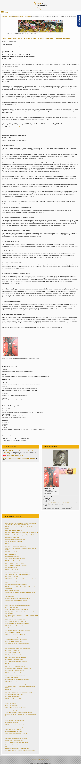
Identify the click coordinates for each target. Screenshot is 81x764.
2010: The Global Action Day (12, 603)
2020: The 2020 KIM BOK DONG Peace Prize (16, 736)
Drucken (4, 41)
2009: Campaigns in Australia (12, 590)
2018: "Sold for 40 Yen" (10, 703)
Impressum (41, 759)
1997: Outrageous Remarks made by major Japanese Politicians (20, 534)
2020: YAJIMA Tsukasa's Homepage (14, 740)
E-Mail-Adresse (12, 41)
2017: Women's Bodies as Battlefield (13, 701)
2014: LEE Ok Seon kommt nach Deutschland (16, 661)
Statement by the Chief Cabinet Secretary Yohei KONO (56, 502)
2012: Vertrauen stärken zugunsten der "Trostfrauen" (18, 630)
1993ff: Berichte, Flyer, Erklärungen (13, 530)
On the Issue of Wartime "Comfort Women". (53, 507)
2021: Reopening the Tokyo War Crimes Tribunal (16, 742)
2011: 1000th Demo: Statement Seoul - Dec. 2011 (17, 609)
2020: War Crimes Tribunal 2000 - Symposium (16, 738)
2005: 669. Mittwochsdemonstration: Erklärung (16, 539)
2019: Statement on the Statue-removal (14, 720)
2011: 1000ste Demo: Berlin (11, 607)
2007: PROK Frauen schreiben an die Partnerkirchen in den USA (20, 578)
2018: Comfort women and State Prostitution (15, 707)
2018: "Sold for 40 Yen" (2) (11, 705)
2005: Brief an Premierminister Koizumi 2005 (15, 546)
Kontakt (47, 759)
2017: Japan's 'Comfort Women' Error (14, 694)
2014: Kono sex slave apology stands (14, 659)
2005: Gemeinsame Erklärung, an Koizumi (15, 558)
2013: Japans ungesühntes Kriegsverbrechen (16, 639)
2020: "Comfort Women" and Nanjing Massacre (16, 727)
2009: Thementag (9, 596)
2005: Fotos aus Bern (10, 554)
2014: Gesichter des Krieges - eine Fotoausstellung (17, 648)
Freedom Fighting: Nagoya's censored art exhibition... (18, 748)
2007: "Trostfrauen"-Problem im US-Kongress (16, 565)
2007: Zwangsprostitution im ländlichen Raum (16, 584)
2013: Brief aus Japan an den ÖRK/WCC (15, 634)
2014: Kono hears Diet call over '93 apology (15, 657)
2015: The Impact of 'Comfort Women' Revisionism (17, 679)
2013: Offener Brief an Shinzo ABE (13, 641)
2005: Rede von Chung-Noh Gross (13, 560)
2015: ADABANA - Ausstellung (12, 677)
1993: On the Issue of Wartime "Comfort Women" (17, 521)
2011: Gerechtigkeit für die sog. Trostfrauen (15, 621)
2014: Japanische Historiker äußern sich (15, 654)
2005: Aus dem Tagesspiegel (12, 543)
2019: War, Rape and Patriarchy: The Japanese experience (19, 724)
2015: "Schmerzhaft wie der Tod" (13, 672)
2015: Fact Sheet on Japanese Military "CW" (15, 666)
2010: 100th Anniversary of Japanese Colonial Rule (17, 598)
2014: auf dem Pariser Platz (11, 646)
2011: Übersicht (9, 628)
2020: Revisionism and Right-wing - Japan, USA (16, 733)
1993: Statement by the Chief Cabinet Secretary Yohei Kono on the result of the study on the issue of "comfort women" (21, 524)
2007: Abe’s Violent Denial (11, 567)
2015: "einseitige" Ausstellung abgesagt (14, 670)
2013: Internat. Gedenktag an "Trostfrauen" (15, 637)
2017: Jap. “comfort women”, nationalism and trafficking (18, 692)
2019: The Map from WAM (11, 722)
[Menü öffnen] (2, 12)
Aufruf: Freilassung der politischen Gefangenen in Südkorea (19, 458)
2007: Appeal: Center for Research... (14, 569)
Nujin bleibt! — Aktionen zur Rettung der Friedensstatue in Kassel (20, 750)
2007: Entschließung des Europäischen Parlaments (17, 572)
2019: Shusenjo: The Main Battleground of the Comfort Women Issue (21, 718)
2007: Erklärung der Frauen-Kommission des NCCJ (17, 574)
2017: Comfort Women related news (13, 689)
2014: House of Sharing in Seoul (12, 652)
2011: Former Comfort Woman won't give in (15, 619)
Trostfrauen (28, 16)
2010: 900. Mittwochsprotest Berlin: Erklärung (16, 600)
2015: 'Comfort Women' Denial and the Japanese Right (18, 668)
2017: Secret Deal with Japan (12, 696)
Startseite (4, 16)
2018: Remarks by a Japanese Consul (14, 710)
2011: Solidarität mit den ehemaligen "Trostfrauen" (17, 623)
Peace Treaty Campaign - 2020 (15, 455)
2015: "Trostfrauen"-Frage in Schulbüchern (15, 675)
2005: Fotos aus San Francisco (12, 556)
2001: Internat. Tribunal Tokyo (12, 537)
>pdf (18, 127)
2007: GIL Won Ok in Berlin (11, 576)
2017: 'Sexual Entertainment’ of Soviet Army (15, 684)
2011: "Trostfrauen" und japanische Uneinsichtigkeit (17, 605)
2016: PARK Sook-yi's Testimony (13, 681)
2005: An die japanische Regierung (13, 541)
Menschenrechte (18, 16)
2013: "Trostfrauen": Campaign (12, 632)
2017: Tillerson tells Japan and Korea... (14, 698)
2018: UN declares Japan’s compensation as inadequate (18, 712)
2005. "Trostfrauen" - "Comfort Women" (14, 563)
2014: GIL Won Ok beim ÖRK (12, 650)
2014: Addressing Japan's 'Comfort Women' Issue (17, 643)
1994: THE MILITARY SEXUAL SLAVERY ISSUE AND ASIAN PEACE (21, 532)
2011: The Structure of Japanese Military (14, 625)
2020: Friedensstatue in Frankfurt (13, 729)
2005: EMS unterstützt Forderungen (13, 551)
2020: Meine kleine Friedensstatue (13, 731)
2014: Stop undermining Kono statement (14, 663)
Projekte (11, 16)
